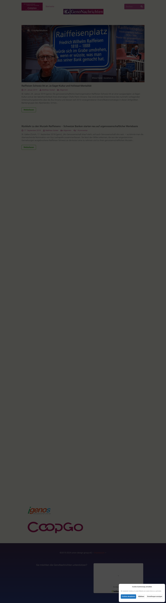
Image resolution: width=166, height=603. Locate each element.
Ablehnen (141, 596)
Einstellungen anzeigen (154, 596)
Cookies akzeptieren (128, 596)
